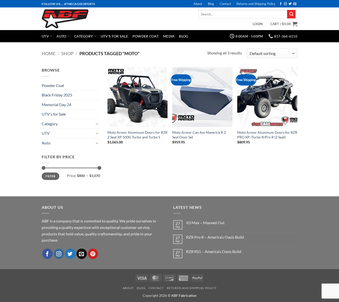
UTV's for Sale (54, 114)
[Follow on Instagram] (285, 4)
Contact (225, 4)
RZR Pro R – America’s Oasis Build (215, 237)
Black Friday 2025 (57, 94)
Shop (67, 53)
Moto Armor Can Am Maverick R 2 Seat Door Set (199, 134)
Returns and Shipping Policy (256, 4)
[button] (258, 24)
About (198, 4)
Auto (61, 36)
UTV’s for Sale (114, 36)
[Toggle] (97, 124)
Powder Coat (146, 36)
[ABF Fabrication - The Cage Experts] (80, 18)
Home (48, 53)
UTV (45, 36)
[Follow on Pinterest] (93, 254)
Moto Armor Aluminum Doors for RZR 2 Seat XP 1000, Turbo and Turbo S (137, 134)
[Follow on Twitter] (290, 4)
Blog (211, 4)
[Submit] (291, 14)
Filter (50, 176)
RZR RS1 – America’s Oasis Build (213, 251)
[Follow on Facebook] (280, 4)
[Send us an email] (294, 4)
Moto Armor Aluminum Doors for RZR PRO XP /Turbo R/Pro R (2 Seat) (267, 134)
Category (83, 36)
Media (168, 36)
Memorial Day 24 (56, 104)
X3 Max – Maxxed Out (205, 222)
